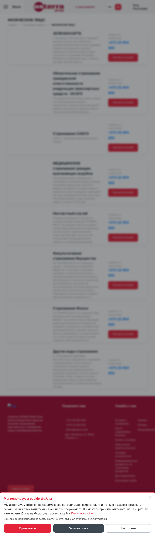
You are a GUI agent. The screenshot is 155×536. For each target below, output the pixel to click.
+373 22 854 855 (76, 425)
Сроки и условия (125, 440)
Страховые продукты (34, 25)
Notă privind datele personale (125, 446)
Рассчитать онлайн (123, 57)
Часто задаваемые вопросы (122, 432)
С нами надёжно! (85, 7)
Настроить (128, 528)
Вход (136, 5)
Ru (118, 7)
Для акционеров (125, 476)
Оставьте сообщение (122, 422)
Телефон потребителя (123, 454)
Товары (142, 420)
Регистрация (140, 8)
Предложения (146, 429)
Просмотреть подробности (26, 57)
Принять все (27, 528)
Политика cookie (82, 513)
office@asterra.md (77, 429)
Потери (142, 425)
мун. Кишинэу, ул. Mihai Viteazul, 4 (79, 436)
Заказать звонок (20, 489)
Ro (109, 7)
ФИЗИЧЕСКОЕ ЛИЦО (63, 25)
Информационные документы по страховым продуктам (126, 466)
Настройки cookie (126, 480)
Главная (12, 25)
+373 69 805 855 (76, 420)
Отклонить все (78, 528)
